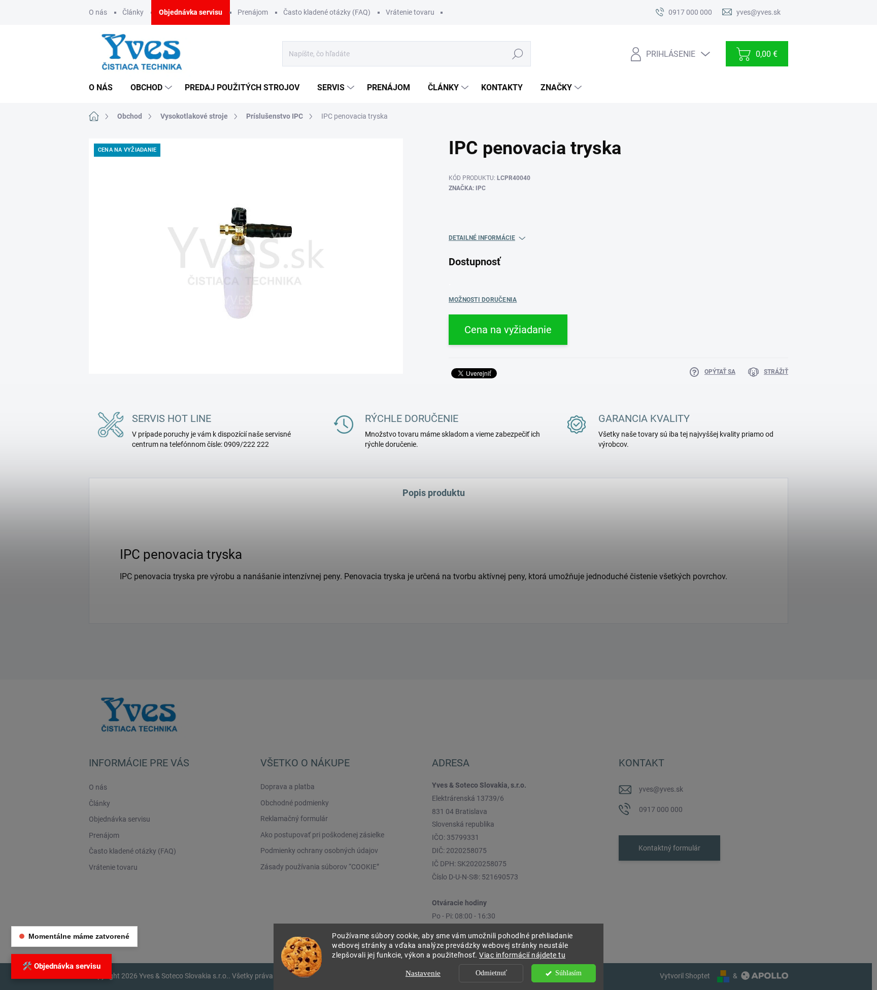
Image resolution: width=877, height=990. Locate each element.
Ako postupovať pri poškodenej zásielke (322, 835)
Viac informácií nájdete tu (522, 955)
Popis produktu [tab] (433, 492)
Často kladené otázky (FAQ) (326, 12)
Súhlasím (568, 973)
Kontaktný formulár (669, 848)
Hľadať (517, 54)
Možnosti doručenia (483, 299)
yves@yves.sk (661, 789)
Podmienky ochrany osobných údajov (319, 850)
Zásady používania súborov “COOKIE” (319, 867)
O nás (98, 12)
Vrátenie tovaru (410, 12)
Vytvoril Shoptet (685, 976)
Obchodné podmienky (294, 803)
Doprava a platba (287, 787)
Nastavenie (423, 973)
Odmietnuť (491, 973)
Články (133, 12)
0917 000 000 (661, 809)
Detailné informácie (482, 237)
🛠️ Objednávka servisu (61, 966)
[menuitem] (104, 88)
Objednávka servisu (190, 12)
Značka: (467, 188)
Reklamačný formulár (294, 819)
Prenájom (253, 12)
